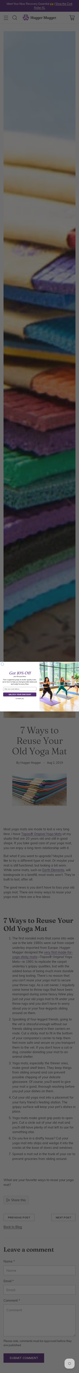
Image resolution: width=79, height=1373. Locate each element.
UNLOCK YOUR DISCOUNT (20, 694)
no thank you (20, 698)
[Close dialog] (2, 664)
